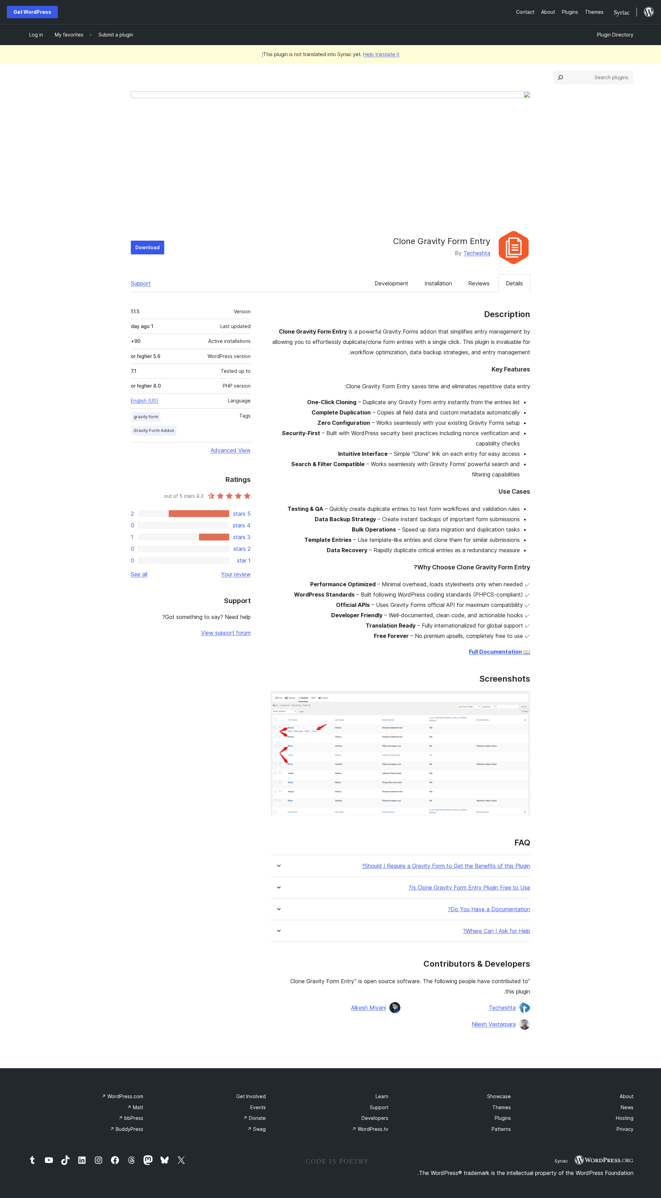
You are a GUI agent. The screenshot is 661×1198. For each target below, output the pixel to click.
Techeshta (476, 253)
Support (141, 283)
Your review (236, 574)
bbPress (130, 1118)
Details (514, 283)
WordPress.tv (370, 1129)
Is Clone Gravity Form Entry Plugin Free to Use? (469, 887)
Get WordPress (32, 12)
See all (139, 574)
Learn (382, 1096)
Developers (374, 1118)
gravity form (146, 416)
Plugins (503, 1118)
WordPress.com (122, 1096)
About (626, 1096)
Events (258, 1107)
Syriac (561, 1161)
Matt (135, 1107)
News (627, 1107)
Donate (254, 1118)
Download (147, 247)
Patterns (501, 1129)
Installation (438, 283)
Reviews (479, 283)
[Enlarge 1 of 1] (520, 700)
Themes (501, 1107)
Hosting (624, 1118)
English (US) (144, 400)
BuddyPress (126, 1129)
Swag (256, 1129)
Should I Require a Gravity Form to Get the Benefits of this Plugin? (446, 866)
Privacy (625, 1129)
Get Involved (251, 1096)
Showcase (499, 1096)
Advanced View (231, 450)
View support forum (226, 632)
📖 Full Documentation (499, 651)
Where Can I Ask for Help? (496, 931)
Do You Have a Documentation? (489, 909)
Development (391, 283)
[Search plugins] (560, 77)
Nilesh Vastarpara (494, 1024)
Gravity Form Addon (154, 430)
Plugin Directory (615, 35)
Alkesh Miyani (368, 1007)
